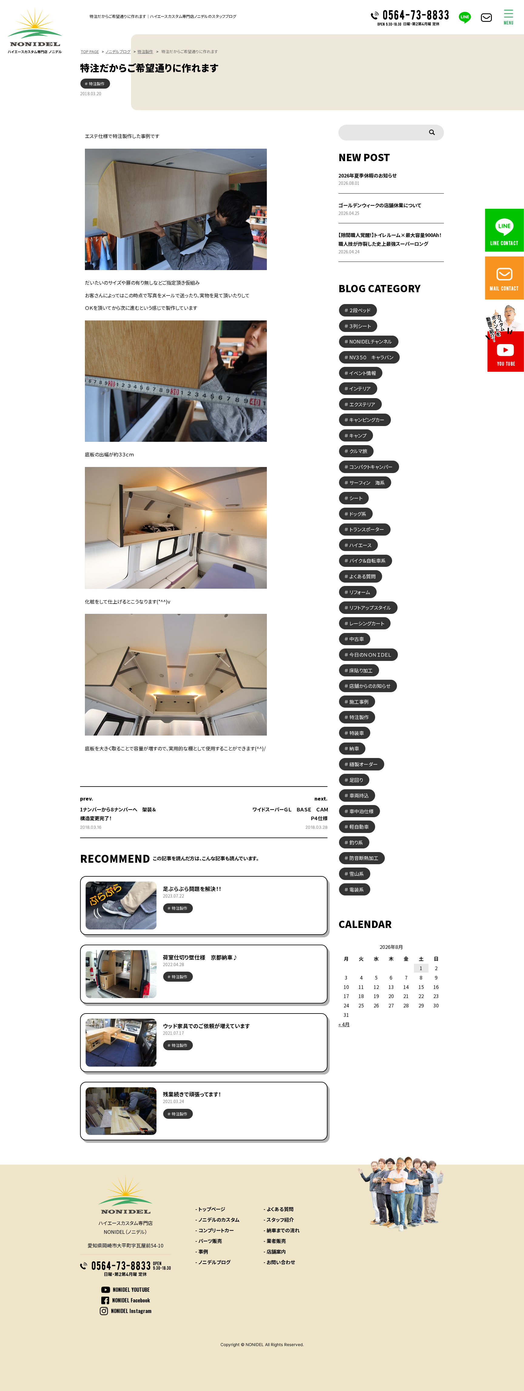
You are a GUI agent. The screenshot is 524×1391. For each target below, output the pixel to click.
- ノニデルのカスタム (217, 1219)
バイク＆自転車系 (367, 560)
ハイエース (360, 545)
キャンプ (358, 435)
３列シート (360, 326)
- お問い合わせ (279, 1262)
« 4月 (344, 1024)
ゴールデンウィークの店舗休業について (379, 205)
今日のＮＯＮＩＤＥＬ (370, 654)
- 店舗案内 (275, 1251)
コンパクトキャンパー (371, 466)
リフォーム (359, 592)
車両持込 (359, 795)
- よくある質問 (279, 1209)
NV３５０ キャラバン (371, 357)
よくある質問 (362, 576)
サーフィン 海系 (367, 482)
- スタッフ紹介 (279, 1219)
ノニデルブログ (118, 51)
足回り (356, 779)
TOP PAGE (90, 51)
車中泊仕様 (361, 811)
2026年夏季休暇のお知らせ (367, 175)
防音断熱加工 (363, 857)
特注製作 (145, 51)
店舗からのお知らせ (370, 685)
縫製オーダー (363, 764)
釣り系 (356, 842)
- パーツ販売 (208, 1240)
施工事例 (359, 701)
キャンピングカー (367, 419)
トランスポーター (366, 529)
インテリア (360, 388)
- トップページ (210, 1209)
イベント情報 (362, 373)
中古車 (356, 638)
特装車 (356, 732)
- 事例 (201, 1251)
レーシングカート (366, 623)
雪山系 (356, 873)
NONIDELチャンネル (370, 341)
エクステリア (362, 404)
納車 (354, 748)
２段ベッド (360, 310)
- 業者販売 (275, 1240)
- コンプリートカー (214, 1230)
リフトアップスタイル (370, 607)
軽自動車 (359, 826)
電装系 (356, 889)
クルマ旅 (358, 451)
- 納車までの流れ (282, 1230)
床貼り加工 (361, 670)
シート (355, 498)
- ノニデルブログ (212, 1262)
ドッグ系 (357, 513)
